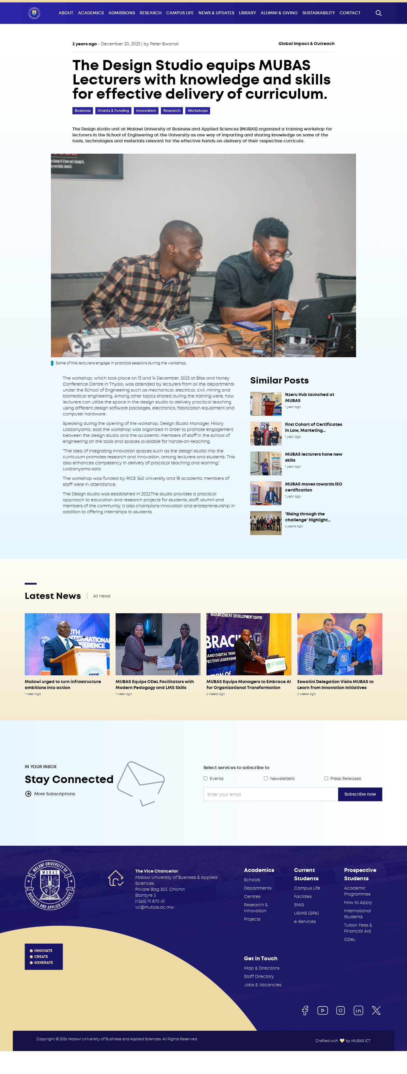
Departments (257, 888)
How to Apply (358, 902)
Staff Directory (259, 976)
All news (101, 596)
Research (150, 13)
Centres (252, 896)
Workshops (198, 110)
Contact (350, 13)
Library (247, 13)
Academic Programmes (357, 891)
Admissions (121, 13)
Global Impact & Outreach (307, 44)
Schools (252, 879)
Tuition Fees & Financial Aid (358, 928)
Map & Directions (261, 968)
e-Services (305, 921)
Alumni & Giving (279, 13)
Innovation (146, 110)
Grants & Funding (113, 110)
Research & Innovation (256, 907)
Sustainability (318, 13)
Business (83, 110)
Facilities (303, 896)
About (66, 13)
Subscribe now (360, 794)
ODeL (349, 939)
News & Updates (216, 13)
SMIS (299, 904)
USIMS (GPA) (306, 913)
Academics (91, 13)
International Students (357, 913)
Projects (252, 919)
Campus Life (180, 13)
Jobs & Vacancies (262, 984)
